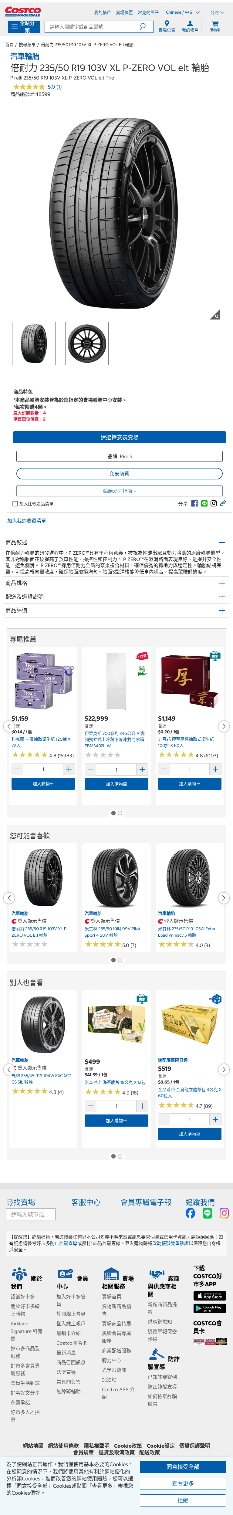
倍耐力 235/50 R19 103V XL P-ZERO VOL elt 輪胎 (87, 44)
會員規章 (83, 1452)
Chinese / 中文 (180, 12)
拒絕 (182, 1500)
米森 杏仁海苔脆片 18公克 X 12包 (115, 1082)
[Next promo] (224, 726)
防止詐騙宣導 (63, 1243)
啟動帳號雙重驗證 (170, 1243)
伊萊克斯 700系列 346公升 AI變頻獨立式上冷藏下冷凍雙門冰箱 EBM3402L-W (115, 740)
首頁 (9, 44)
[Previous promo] (9, 726)
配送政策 (149, 1452)
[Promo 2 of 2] (119, 813)
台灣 (214, 12)
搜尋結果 (27, 44)
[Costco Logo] (23, 11)
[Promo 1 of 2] (113, 813)
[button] (146, 26)
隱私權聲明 (97, 1445)
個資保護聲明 (194, 1445)
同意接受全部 (183, 1466)
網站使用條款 (63, 1445)
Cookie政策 (128, 1445)
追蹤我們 (200, 1202)
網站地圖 (33, 1445)
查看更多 (183, 1483)
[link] (194, 503)
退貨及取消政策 (117, 1452)
